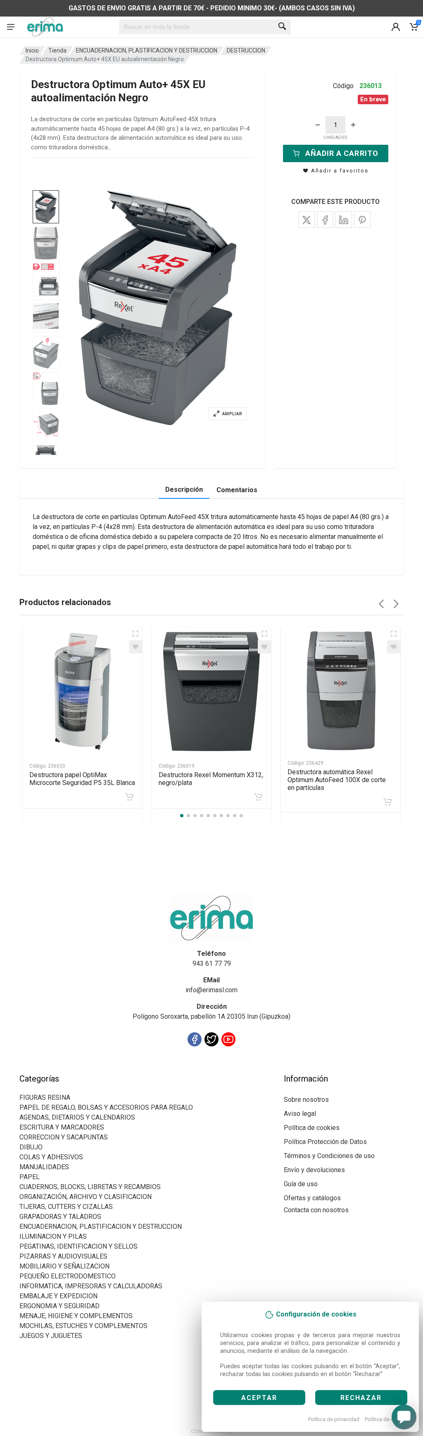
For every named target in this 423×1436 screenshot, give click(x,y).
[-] (318, 125)
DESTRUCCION (246, 50)
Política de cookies (387, 1419)
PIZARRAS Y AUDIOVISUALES (63, 1256)
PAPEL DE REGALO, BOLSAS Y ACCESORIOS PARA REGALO (106, 1107)
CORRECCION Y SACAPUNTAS (63, 1137)
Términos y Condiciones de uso (329, 1156)
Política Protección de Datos (325, 1142)
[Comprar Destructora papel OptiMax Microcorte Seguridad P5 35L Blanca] (129, 797)
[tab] (46, 206)
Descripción (184, 489)
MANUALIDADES (44, 1167)
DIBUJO (31, 1147)
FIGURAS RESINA (44, 1097)
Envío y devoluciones (314, 1170)
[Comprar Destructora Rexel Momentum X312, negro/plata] (258, 797)
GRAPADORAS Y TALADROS (60, 1217)
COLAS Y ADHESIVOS (51, 1157)
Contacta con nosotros (316, 1210)
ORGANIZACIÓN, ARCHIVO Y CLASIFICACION (85, 1197)
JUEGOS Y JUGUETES (50, 1336)
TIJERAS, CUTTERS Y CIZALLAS (66, 1207)
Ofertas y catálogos (312, 1198)
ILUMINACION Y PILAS (53, 1236)
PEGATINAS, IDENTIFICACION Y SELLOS (78, 1246)
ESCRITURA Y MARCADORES (61, 1127)
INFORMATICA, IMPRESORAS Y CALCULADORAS (90, 1286)
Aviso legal (300, 1114)
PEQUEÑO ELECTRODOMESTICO (67, 1276)
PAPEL (29, 1177)
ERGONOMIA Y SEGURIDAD (59, 1306)
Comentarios (236, 490)
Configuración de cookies (67, 1068)
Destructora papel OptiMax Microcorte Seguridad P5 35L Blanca (82, 779)
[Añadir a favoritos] (135, 646)
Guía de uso (301, 1184)
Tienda (57, 50)
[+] (353, 125)
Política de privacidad (333, 1419)
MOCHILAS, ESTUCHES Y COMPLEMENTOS (83, 1326)
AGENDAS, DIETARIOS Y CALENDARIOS (77, 1117)
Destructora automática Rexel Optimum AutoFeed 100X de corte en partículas (337, 780)
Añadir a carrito (341, 153)
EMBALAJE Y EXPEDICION (58, 1296)
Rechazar (361, 1398)
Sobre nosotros (306, 1099)
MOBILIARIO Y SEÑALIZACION (64, 1266)
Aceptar (259, 1398)
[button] (158, 307)
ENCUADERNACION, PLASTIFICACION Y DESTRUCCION (146, 50)
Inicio (32, 50)
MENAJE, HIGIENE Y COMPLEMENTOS (76, 1316)
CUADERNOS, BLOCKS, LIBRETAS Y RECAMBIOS (90, 1187)
